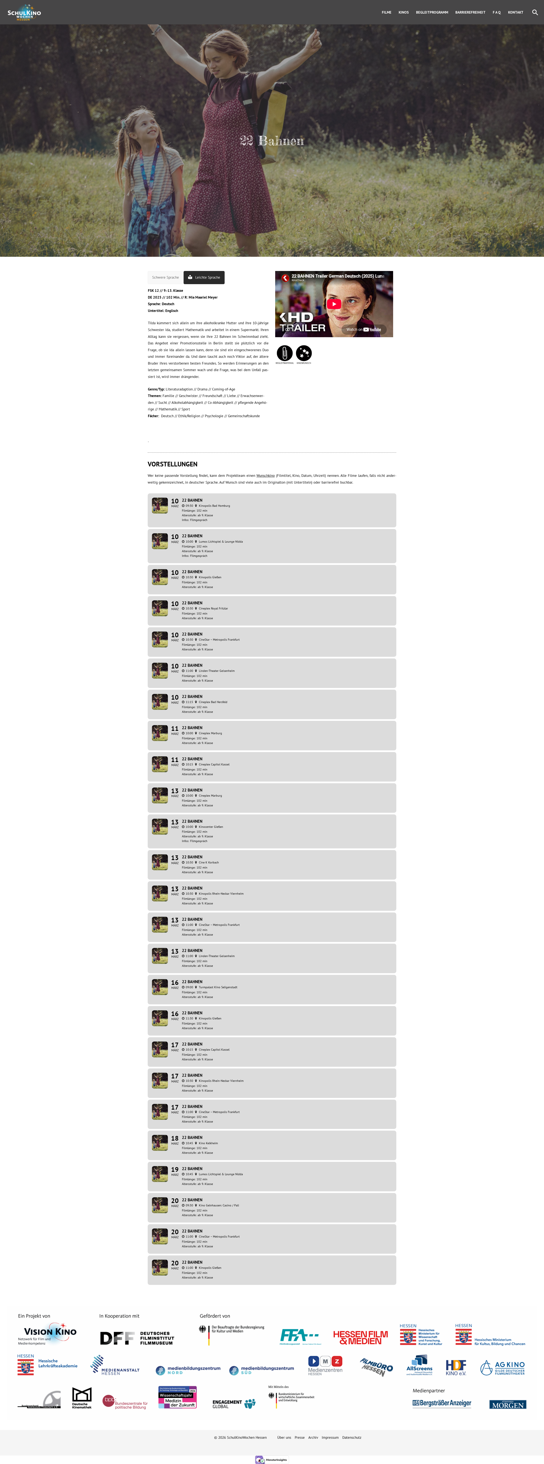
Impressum (330, 1437)
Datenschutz (351, 1437)
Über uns (284, 1437)
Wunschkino (265, 475)
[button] (535, 12)
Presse (300, 1437)
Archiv (313, 1437)
